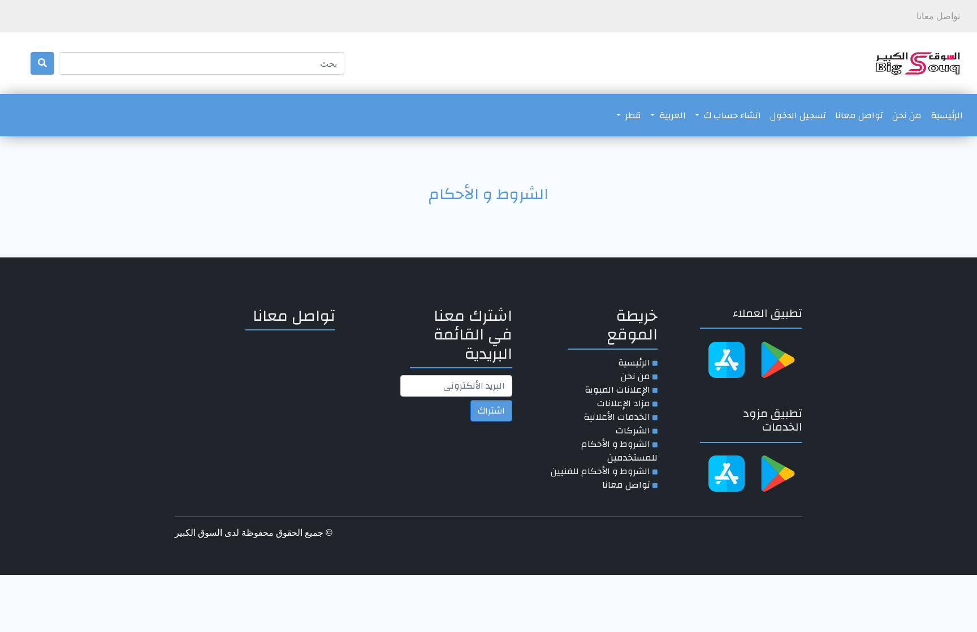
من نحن (907, 115)
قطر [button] (632, 115)
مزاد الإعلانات (623, 403)
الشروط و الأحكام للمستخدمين (619, 451)
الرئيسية (944, 115)
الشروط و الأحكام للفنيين (600, 471)
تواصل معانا (859, 115)
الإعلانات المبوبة (617, 389)
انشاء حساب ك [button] (731, 115)
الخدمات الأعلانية (616, 417)
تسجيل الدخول (798, 115)
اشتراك (491, 410)
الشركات (633, 430)
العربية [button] (671, 115)
